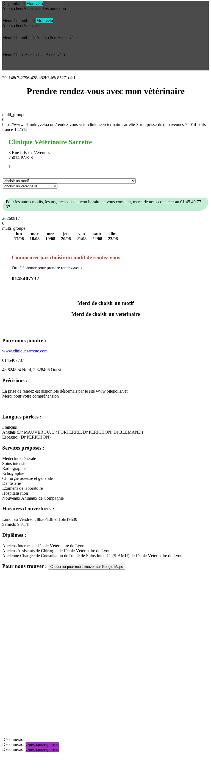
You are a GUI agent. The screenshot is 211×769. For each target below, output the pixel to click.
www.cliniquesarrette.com (25, 351)
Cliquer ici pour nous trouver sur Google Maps (86, 567)
